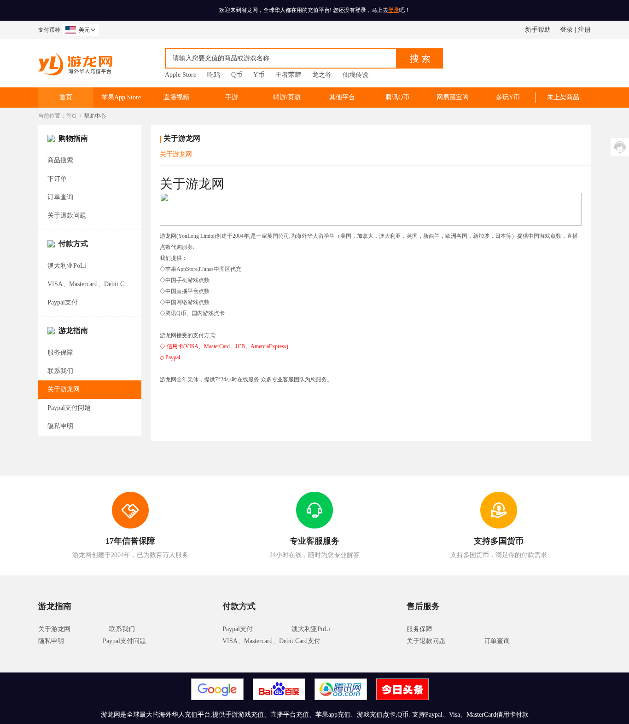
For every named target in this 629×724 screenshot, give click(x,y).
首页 (65, 97)
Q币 (236, 74)
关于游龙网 (63, 389)
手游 (231, 97)
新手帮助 (538, 29)
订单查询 (60, 197)
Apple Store (180, 74)
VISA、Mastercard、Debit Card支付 (96, 284)
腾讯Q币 (397, 97)
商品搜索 (60, 160)
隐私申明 (60, 426)
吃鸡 (213, 74)
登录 (393, 10)
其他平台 (342, 97)
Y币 (258, 74)
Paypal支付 (62, 302)
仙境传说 (355, 74)
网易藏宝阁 (453, 97)
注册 (584, 29)
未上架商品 (563, 97)
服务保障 (60, 352)
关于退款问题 (66, 215)
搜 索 (420, 58)
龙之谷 (322, 74)
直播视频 (176, 97)
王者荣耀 (288, 74)
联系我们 (60, 371)
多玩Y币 (508, 97)
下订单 (57, 178)
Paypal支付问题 (69, 407)
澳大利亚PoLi (66, 265)
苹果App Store (121, 97)
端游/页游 (287, 97)
